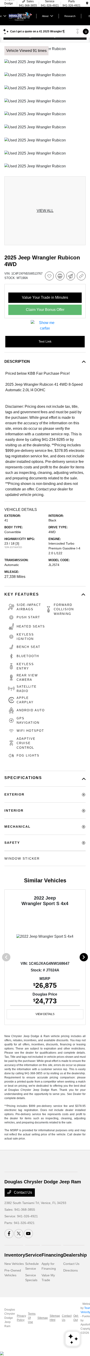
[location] (87, 3)
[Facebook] (9, 1233)
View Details (45, 1014)
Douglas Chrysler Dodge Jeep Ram (9, 1318)
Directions (70, 1270)
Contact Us (22, 1192)
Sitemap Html (55, 1318)
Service (33, 1255)
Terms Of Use (32, 1318)
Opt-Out (76, 1318)
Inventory (14, 1255)
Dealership (75, 1255)
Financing (52, 1255)
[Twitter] (18, 1233)
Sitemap (42, 1317)
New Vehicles (14, 1264)
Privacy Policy (21, 1318)
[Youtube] (28, 1233)
